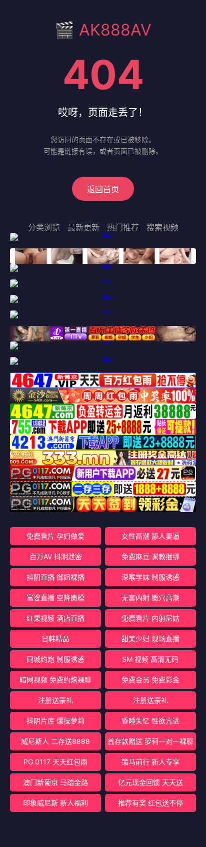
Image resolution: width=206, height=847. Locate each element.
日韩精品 (56, 638)
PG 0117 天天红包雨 (56, 761)
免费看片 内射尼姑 (151, 618)
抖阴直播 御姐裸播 (55, 577)
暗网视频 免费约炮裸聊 (56, 679)
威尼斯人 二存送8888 (55, 741)
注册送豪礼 (55, 700)
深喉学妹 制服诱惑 (151, 577)
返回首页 (103, 189)
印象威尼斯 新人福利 (55, 802)
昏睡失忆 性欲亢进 (151, 720)
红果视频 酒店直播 (55, 618)
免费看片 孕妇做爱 (55, 536)
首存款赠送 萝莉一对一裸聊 (151, 741)
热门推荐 (123, 227)
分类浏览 (44, 227)
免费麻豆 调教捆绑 (151, 556)
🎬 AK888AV (103, 30)
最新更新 (84, 227)
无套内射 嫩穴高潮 (151, 597)
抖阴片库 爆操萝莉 (55, 720)
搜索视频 (162, 227)
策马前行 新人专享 (151, 761)
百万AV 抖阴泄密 (56, 556)
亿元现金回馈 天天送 (150, 782)
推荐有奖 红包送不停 (150, 802)
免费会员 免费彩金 (151, 679)
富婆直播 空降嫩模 (55, 597)
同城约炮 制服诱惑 (55, 659)
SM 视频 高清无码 (150, 659)
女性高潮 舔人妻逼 (151, 536)
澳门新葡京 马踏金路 (55, 782)
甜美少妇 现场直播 (151, 638)
